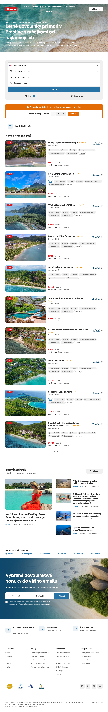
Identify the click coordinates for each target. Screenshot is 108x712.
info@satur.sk (86, 627)
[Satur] (11, 9)
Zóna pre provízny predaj (90, 653)
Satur (48, 11)
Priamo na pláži (72, 153)
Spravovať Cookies (96, 702)
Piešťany (79, 554)
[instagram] (94, 686)
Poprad (97, 554)
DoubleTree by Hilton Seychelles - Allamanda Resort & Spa (64, 424)
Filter (31, 96)
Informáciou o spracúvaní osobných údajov (38, 604)
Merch (58, 674)
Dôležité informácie (63, 653)
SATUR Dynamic (62, 667)
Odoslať (62, 596)
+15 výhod (69, 402)
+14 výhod (82, 278)
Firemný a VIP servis (38, 663)
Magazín (8, 663)
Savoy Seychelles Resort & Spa (63, 142)
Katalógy (59, 671)
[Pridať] (63, 114)
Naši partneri (85, 663)
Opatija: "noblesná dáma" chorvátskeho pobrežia (84, 529)
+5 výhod (77, 215)
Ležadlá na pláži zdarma (57, 153)
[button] (54, 65)
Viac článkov (94, 471)
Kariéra (8, 660)
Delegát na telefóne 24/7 (87, 150)
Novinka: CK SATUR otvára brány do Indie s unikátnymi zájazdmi (87, 514)
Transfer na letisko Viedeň (40, 667)
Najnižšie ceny (79, 96)
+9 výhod (77, 311)
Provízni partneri (87, 656)
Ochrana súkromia (62, 656)
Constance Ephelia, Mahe (60, 391)
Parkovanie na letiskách (39, 660)
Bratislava (46, 554)
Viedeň (11, 554)
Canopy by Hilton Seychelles (61, 236)
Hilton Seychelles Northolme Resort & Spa (68, 329)
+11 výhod (82, 153)
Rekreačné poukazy (63, 663)
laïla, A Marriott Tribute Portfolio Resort (67, 298)
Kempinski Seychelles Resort (62, 267)
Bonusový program (63, 660)
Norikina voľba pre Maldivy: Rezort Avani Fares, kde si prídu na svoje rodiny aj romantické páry (26, 517)
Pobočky (8, 656)
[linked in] (88, 686)
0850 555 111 (52, 627)
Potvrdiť (73, 114)
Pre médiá (85, 660)
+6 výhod (77, 246)
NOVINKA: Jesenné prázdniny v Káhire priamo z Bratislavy (86, 482)
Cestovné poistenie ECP (40, 653)
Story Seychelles (56, 360)
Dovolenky (37, 7)
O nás (7, 653)
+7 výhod (77, 342)
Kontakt (8, 667)
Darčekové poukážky (38, 656)
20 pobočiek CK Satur (23, 627)
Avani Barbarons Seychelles (61, 205)
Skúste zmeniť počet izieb (39, 114)
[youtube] (100, 686)
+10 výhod (69, 184)
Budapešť (28, 554)
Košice (63, 554)
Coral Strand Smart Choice (61, 173)
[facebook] (82, 686)
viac (76, 45)
